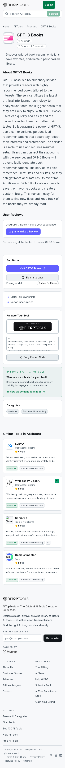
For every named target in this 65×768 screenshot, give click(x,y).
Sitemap (27, 760)
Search (53, 13)
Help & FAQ (41, 679)
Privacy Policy (37, 757)
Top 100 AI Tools (12, 728)
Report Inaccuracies (22, 301)
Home (6, 26)
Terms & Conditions (16, 757)
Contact (7, 691)
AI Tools (18, 26)
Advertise (8, 679)
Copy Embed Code (34, 357)
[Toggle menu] (60, 5)
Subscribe (52, 638)
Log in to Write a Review (23, 231)
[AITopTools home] (16, 5)
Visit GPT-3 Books (31, 268)
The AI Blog (42, 667)
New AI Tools (10, 734)
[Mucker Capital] (10, 651)
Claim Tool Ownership (23, 296)
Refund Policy (12, 760)
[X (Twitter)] (51, 755)
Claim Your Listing (45, 701)
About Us (8, 667)
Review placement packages (23, 391)
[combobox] (27, 14)
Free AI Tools (10, 740)
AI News (39, 673)
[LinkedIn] (60, 755)
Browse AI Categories (15, 716)
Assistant (32, 26)
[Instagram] (56, 755)
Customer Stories (12, 673)
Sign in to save (35, 277)
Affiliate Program (12, 685)
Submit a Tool (43, 685)
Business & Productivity (33, 46)
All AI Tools (9, 722)
